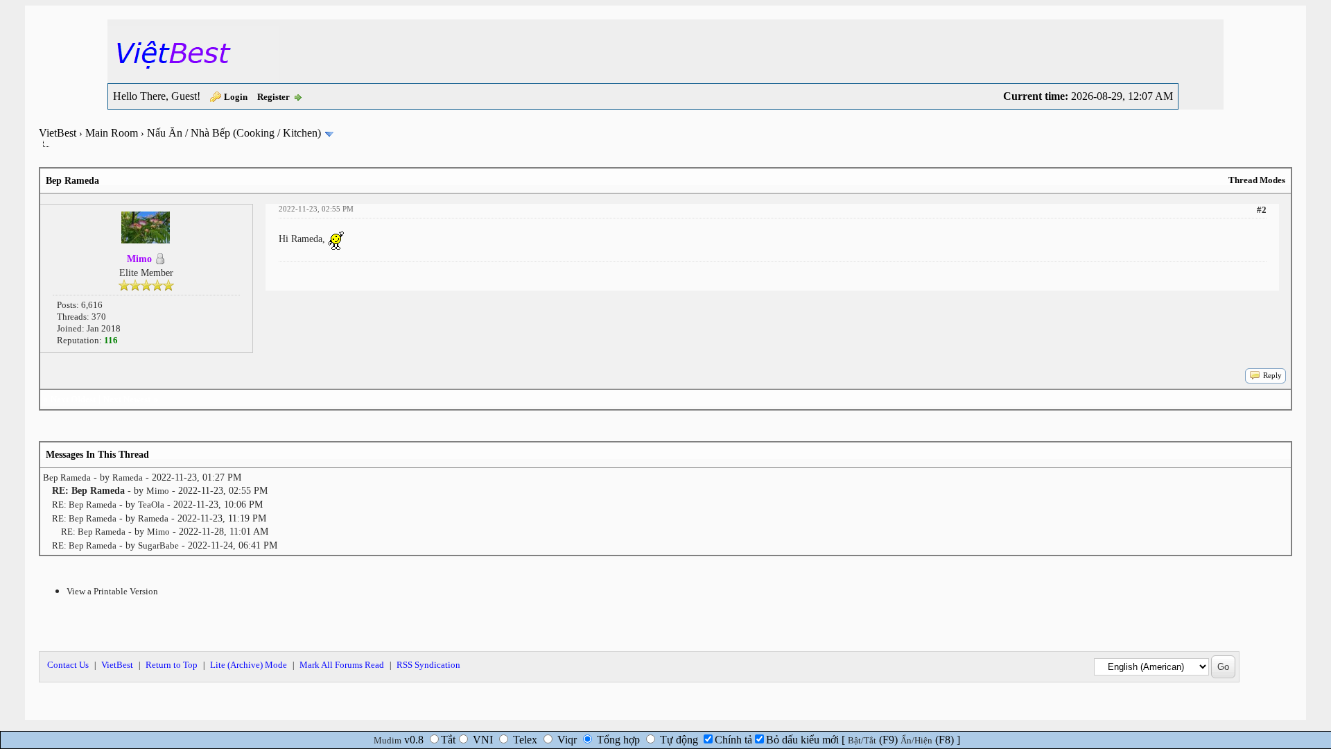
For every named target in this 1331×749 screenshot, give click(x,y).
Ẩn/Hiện (916, 740)
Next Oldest (73, 399)
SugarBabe (158, 545)
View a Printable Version (112, 591)
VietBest (57, 133)
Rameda (127, 477)
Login (235, 97)
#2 (1262, 210)
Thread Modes (1256, 180)
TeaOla (151, 504)
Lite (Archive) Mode (248, 665)
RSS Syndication (428, 665)
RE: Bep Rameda (84, 504)
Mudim (387, 740)
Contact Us (68, 665)
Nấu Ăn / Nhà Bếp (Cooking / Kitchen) (234, 133)
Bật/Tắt (862, 740)
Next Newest (126, 399)
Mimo (157, 490)
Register (273, 97)
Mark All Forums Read (341, 665)
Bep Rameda (67, 477)
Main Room (111, 133)
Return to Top (172, 665)
